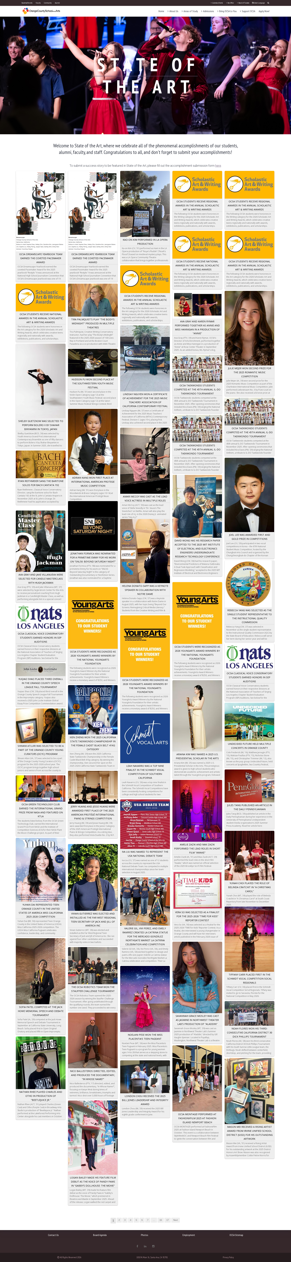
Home (161, 11)
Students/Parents (27, 3)
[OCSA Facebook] (137, 1246)
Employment (189, 1235)
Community (48, 3)
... (154, 1220)
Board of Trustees (243, 3)
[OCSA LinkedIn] (145, 1246)
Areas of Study (190, 11)
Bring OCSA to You (228, 11)
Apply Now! (264, 11)
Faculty (38, 3)
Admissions (208, 11)
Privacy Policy (228, 1257)
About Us (173, 11)
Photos (144, 1235)
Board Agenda (100, 1235)
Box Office (230, 3)
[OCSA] (41, 11)
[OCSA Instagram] (153, 1246)
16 (160, 1220)
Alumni (57, 3)
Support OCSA (248, 11)
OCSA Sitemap (236, 1235)
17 (167, 1220)
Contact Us (53, 1235)
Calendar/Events (217, 3)
